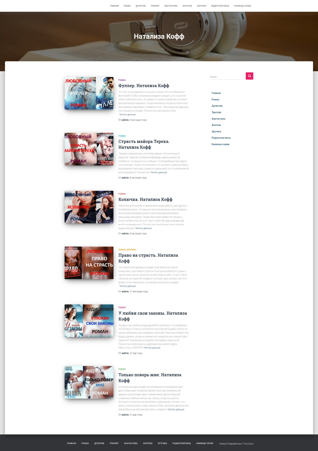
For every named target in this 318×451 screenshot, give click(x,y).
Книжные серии (242, 6)
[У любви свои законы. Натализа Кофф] (89, 320)
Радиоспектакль (220, 6)
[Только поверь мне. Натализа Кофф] (89, 382)
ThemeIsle (248, 443)
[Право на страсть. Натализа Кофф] (89, 263)
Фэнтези (187, 6)
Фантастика (171, 6)
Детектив (141, 6)
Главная (114, 6)
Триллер (155, 6)
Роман (127, 6)
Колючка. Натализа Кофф (145, 199)
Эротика (201, 6)
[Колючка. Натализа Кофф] (89, 207)
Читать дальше (127, 114)
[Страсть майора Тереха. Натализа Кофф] (89, 149)
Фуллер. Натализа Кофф (143, 85)
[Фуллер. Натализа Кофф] (89, 93)
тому (138, 120)
